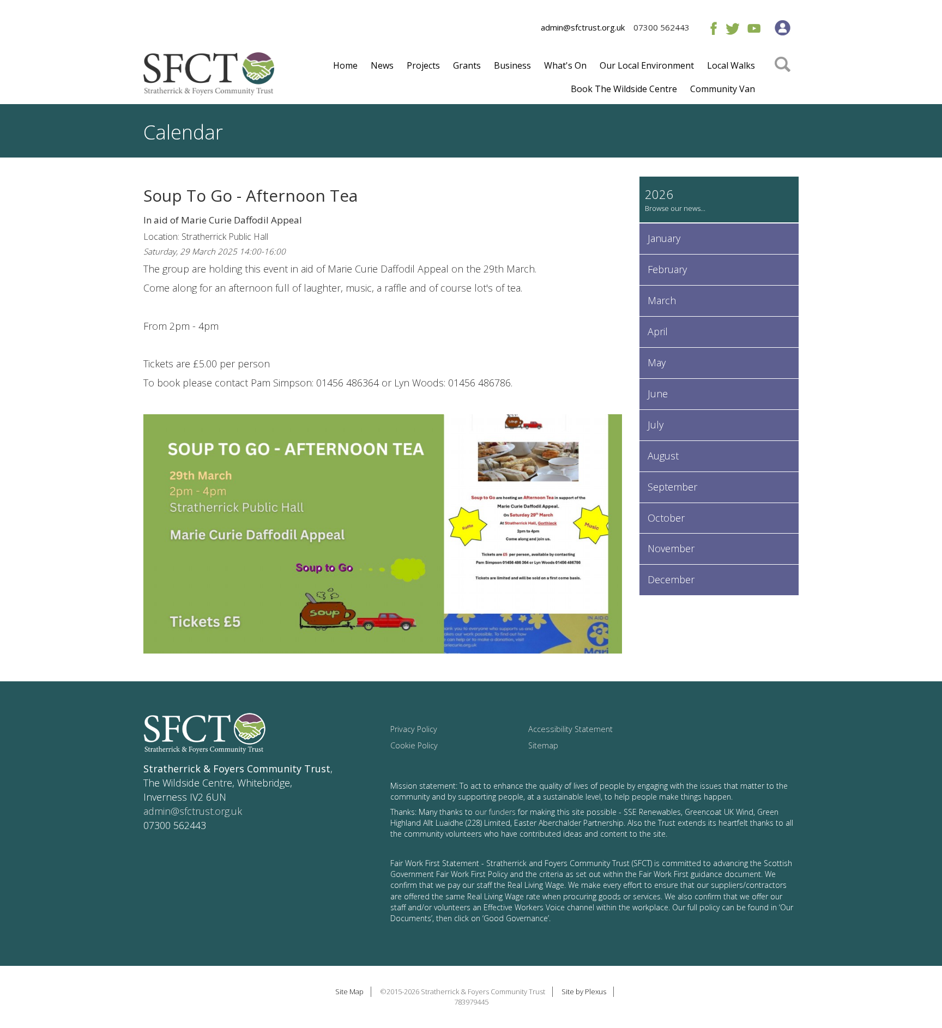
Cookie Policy (414, 745)
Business (512, 65)
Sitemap (543, 745)
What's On (565, 65)
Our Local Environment (647, 65)
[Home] (208, 78)
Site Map (349, 991)
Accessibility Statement (570, 729)
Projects (423, 65)
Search (782, 80)
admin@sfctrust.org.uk (583, 27)
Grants (467, 65)
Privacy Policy (413, 729)
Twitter (732, 28)
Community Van (722, 89)
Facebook (711, 28)
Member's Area (782, 27)
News (382, 65)
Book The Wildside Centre (624, 89)
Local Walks (731, 65)
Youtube (753, 28)
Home (345, 65)
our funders (495, 812)
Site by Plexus (583, 991)
